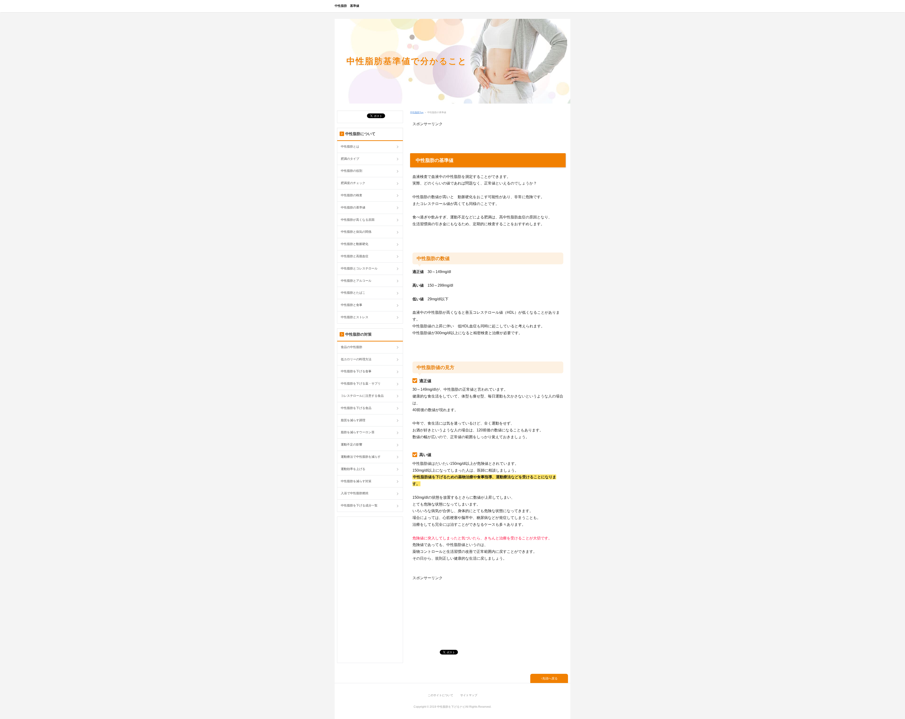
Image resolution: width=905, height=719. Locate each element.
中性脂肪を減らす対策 (356, 481)
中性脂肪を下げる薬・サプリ (361, 383)
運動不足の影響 (351, 444)
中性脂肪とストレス (354, 317)
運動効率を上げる (353, 469)
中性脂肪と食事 (351, 305)
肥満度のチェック (353, 183)
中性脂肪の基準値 (353, 207)
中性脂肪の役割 (351, 171)
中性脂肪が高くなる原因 (357, 219)
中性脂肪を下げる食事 (356, 371)
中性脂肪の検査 (351, 195)
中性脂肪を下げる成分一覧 (359, 505)
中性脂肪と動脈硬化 (354, 244)
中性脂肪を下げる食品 (356, 408)
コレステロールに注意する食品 (362, 396)
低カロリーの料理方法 (356, 359)
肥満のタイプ (350, 159)
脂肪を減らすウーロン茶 (357, 432)
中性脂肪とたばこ (353, 292)
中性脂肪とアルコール (356, 280)
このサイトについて (440, 695)
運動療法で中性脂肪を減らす (361, 456)
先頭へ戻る (550, 678)
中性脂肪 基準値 (347, 6)
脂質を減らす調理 (353, 420)
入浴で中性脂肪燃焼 (354, 493)
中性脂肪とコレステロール (359, 268)
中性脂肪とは (350, 146)
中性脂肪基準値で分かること (406, 61)
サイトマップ (468, 695)
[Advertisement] (467, 135)
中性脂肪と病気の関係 (356, 231)
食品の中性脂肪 (351, 347)
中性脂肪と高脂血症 (354, 256)
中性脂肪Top (417, 112)
